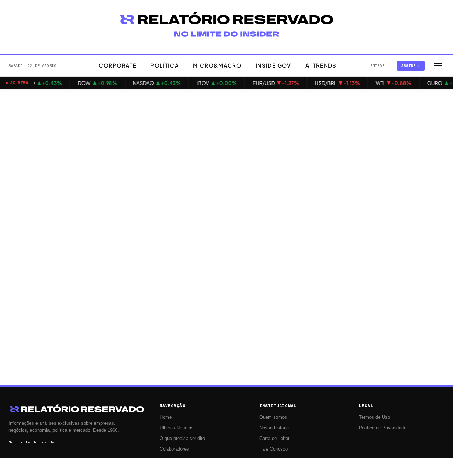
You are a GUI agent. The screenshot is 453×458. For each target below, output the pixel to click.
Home (166, 417)
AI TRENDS (321, 65)
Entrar (377, 65)
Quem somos (273, 417)
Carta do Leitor (274, 438)
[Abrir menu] (438, 66)
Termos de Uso (374, 417)
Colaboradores (174, 449)
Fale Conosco (273, 449)
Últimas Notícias (177, 427)
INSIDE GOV (273, 65)
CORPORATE (117, 65)
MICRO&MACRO (217, 65)
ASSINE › (410, 65)
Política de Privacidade (382, 427)
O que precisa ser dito (182, 438)
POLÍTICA (164, 65)
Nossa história (274, 427)
